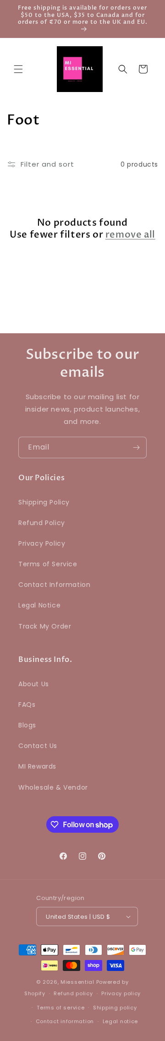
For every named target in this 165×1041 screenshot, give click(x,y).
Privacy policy (121, 993)
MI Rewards (37, 766)
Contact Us (37, 745)
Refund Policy (41, 522)
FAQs (26, 704)
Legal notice (120, 1021)
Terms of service (60, 1007)
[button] (18, 69)
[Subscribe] (136, 447)
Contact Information (54, 584)
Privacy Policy (41, 543)
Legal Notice (39, 605)
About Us (33, 684)
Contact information (65, 1021)
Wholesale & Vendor (53, 787)
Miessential (77, 982)
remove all (130, 235)
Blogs (27, 725)
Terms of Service (47, 564)
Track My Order (44, 626)
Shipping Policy (44, 502)
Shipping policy (115, 1007)
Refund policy (73, 993)
